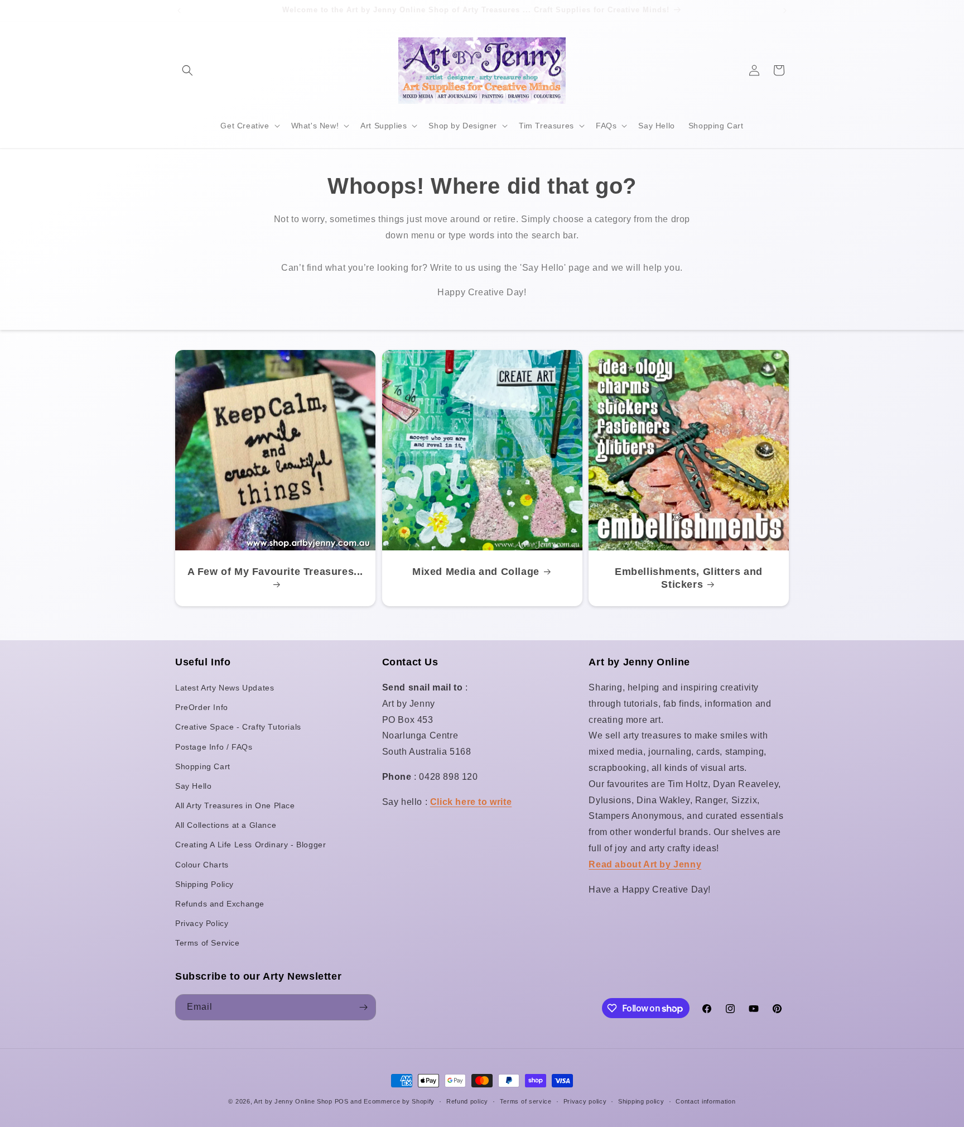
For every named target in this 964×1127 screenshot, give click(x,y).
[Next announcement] (785, 10)
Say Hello (193, 785)
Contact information (705, 1101)
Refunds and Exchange (219, 903)
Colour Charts (202, 864)
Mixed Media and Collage (475, 571)
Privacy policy (585, 1101)
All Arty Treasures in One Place (235, 805)
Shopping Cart (202, 766)
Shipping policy (641, 1101)
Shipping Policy (204, 884)
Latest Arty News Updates (224, 687)
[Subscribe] (363, 1007)
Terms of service (526, 1101)
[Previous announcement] (179, 10)
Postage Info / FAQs (213, 746)
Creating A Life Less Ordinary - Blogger (250, 844)
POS (342, 1101)
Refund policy (467, 1101)
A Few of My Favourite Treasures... (275, 571)
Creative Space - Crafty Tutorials (238, 726)
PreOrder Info (201, 707)
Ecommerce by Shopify (399, 1101)
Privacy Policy (201, 923)
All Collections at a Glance (225, 825)
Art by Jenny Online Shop (293, 1101)
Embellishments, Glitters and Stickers (689, 578)
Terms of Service (207, 942)
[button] (187, 70)
